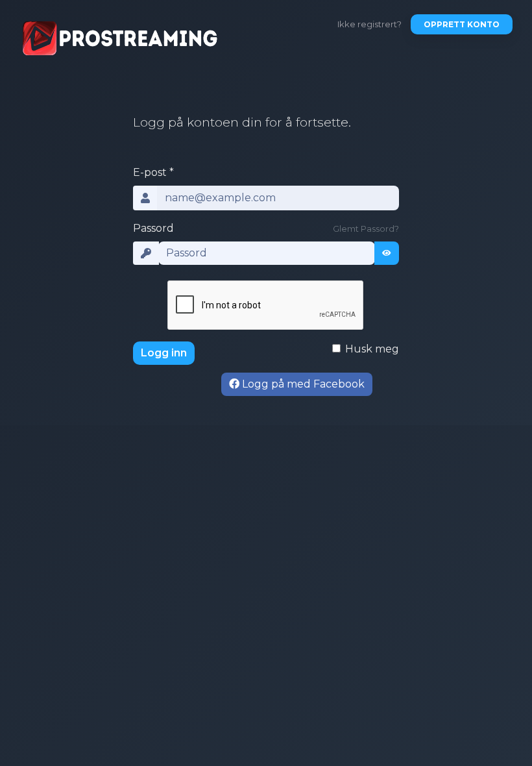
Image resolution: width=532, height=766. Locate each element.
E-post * (153, 172)
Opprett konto (462, 24)
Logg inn (164, 353)
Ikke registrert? (369, 24)
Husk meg (372, 349)
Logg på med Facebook (302, 384)
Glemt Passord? (366, 229)
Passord (153, 228)
